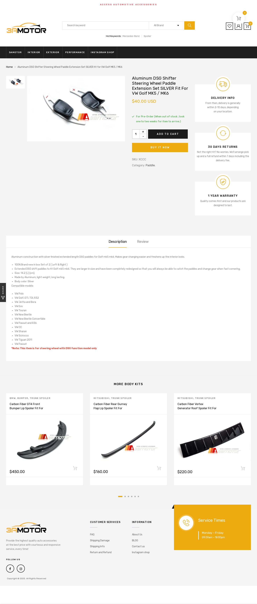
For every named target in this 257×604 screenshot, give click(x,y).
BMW (13, 398)
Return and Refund (101, 552)
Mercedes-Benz (131, 36)
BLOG (135, 540)
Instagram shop (102, 52)
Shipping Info (97, 546)
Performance (75, 52)
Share (3, 290)
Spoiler (147, 36)
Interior (34, 52)
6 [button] (138, 496)
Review (143, 241)
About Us (137, 534)
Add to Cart (168, 134)
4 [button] (131, 496)
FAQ (92, 534)
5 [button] (135, 496)
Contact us (138, 546)
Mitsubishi (101, 398)
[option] (76, 108)
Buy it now (160, 147)
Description (118, 241)
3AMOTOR (15, 52)
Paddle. (150, 165)
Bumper (22, 398)
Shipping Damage (100, 540)
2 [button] (125, 496)
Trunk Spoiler (40, 398)
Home (9, 67)
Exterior (52, 52)
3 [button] (128, 496)
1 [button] (120, 496)
